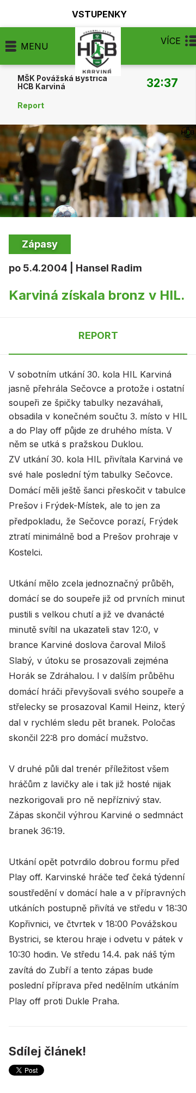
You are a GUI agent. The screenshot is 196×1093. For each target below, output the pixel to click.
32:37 (162, 82)
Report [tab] (98, 335)
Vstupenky (99, 13)
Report (30, 105)
